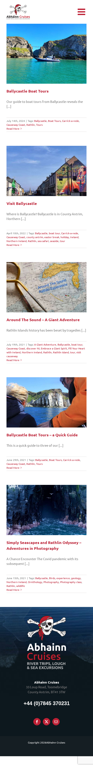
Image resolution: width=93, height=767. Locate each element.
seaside (54, 241)
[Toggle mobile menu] (82, 11)
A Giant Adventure (45, 344)
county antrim (34, 237)
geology (76, 578)
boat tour (54, 233)
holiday (65, 237)
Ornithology (35, 582)
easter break (51, 237)
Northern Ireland (16, 241)
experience (63, 578)
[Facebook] (37, 721)
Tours (39, 124)
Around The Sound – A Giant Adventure (43, 319)
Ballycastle (40, 121)
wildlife (20, 586)
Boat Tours (54, 121)
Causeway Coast (15, 124)
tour (62, 241)
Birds (52, 578)
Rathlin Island (61, 352)
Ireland (74, 237)
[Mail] (56, 721)
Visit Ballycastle (21, 203)
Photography (51, 582)
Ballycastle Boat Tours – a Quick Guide (42, 434)
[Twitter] (46, 721)
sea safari (43, 241)
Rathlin (30, 124)
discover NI (33, 348)
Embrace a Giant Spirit (54, 348)
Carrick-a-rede (70, 121)
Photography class (71, 582)
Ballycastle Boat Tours (27, 90)
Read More (12, 128)
